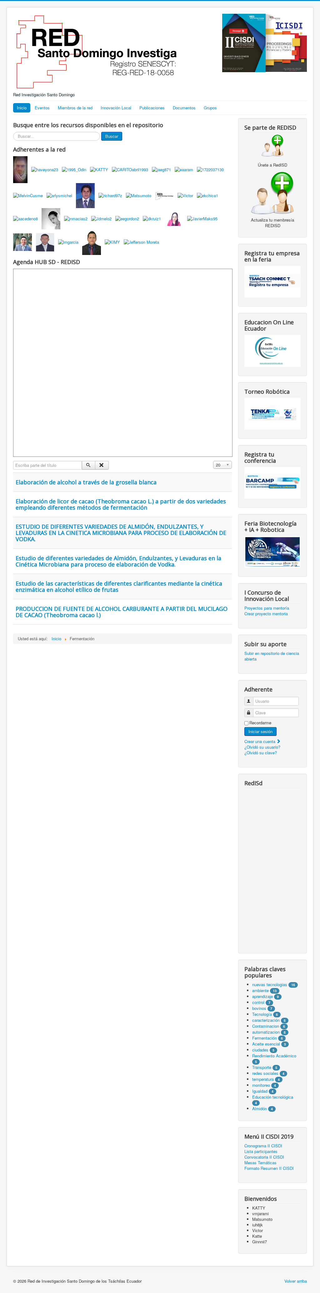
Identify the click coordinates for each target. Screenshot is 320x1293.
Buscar (111, 136)
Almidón (259, 1108)
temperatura (263, 1079)
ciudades (260, 1050)
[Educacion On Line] (272, 351)
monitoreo (261, 1085)
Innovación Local (116, 108)
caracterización (266, 1020)
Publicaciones (152, 108)
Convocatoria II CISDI (264, 1157)
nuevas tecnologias (269, 984)
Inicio (22, 108)
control (258, 1002)
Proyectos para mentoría (266, 608)
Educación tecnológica (272, 1097)
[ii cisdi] (244, 42)
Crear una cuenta (260, 741)
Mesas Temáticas (260, 1163)
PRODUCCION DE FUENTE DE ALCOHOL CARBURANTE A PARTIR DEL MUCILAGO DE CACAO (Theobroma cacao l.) (122, 612)
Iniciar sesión (260, 731)
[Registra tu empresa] (272, 281)
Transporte (261, 1067)
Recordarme (260, 723)
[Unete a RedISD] (272, 145)
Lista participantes (261, 1151)
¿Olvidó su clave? (260, 753)
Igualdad (260, 1091)
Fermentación (265, 1038)
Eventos (42, 108)
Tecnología (262, 1014)
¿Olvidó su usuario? (262, 747)
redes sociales (266, 1073)
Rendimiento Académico (274, 1056)
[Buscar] (88, 465)
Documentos (184, 108)
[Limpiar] (101, 465)
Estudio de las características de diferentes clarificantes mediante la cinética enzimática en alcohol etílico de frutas (119, 586)
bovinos (259, 1008)
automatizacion (266, 1032)
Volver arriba (295, 1281)
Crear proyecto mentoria (266, 614)
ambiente (260, 990)
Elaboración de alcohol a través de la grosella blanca (86, 482)
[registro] (272, 192)
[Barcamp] (272, 482)
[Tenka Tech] (272, 413)
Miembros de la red (75, 108)
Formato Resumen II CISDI (269, 1168)
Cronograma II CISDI (263, 1146)
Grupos (210, 108)
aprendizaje (263, 996)
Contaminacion (265, 1026)
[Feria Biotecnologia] (272, 551)
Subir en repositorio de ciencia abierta (271, 656)
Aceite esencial (266, 1044)
